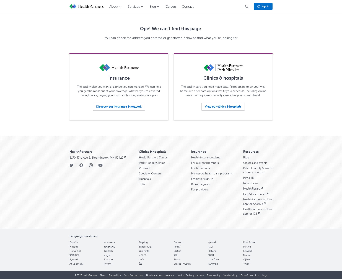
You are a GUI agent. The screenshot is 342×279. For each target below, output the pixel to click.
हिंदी (175, 255)
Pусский (74, 259)
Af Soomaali (76, 263)
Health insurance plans (205, 157)
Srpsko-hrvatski (182, 263)
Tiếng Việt (75, 251)
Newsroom (250, 183)
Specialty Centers (150, 173)
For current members (205, 162)
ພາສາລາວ (109, 246)
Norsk (246, 255)
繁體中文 (74, 255)
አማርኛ (142, 255)
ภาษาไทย (213, 259)
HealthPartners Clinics (153, 157)
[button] (247, 6)
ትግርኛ (246, 263)
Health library (251, 188)
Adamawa (109, 242)
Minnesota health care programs (212, 173)
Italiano (212, 251)
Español (73, 242)
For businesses (200, 168)
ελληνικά (213, 263)
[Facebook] (81, 166)
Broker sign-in (200, 184)
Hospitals (145, 178)
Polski (177, 246)
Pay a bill (248, 177)
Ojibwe (247, 259)
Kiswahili (247, 251)
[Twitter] (71, 166)
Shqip (177, 259)
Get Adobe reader (254, 194)
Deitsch (108, 251)
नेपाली (211, 255)
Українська (145, 246)
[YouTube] (100, 166)
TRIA (142, 184)
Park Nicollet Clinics (152, 162)
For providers (199, 189)
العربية (107, 255)
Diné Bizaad (249, 242)
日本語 (177, 251)
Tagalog (143, 242)
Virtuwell (144, 168)
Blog (246, 157)
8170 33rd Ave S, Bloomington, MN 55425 (96, 157)
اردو (210, 246)
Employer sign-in (202, 178)
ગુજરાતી (212, 242)
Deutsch (178, 242)
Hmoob (73, 246)
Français (108, 259)
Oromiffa (144, 251)
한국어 (108, 263)
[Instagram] (91, 166)
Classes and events (255, 162)
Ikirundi (247, 246)
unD (141, 259)
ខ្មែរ (140, 263)
